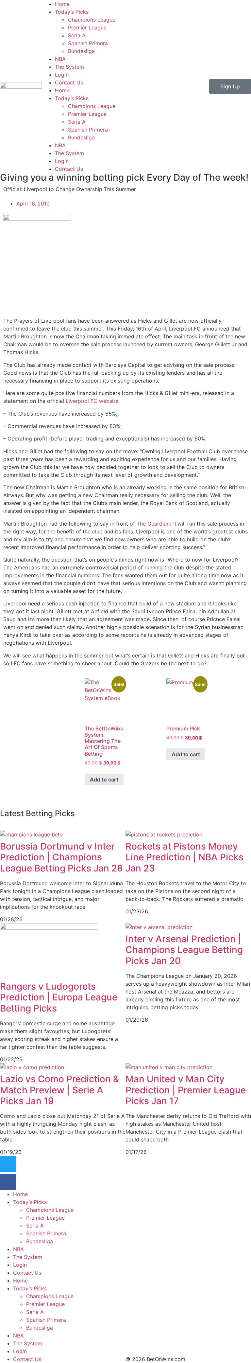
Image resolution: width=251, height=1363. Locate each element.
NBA (60, 59)
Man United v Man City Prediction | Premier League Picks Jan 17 (186, 1089)
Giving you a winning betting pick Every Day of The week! (124, 177)
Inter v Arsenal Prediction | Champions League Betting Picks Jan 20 (184, 949)
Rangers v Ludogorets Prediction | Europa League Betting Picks (58, 997)
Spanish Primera (88, 43)
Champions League (91, 19)
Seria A (77, 35)
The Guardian (153, 523)
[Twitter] (8, 1164)
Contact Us (69, 82)
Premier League (87, 27)
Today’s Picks (72, 12)
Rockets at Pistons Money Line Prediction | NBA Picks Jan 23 (184, 857)
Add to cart (104, 779)
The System (69, 66)
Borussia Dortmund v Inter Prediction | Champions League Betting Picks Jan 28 (61, 857)
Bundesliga (81, 51)
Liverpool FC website (92, 401)
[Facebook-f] (8, 1182)
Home (62, 4)
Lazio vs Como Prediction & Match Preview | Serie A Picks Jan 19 (59, 1089)
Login (62, 74)
